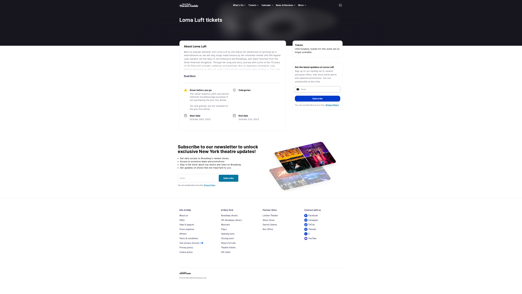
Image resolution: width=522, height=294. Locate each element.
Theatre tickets (228, 247)
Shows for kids (228, 243)
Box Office (268, 229)
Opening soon (227, 233)
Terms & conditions (188, 238)
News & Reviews (284, 5)
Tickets (252, 5)
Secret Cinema (270, 224)
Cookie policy (186, 252)
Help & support (186, 224)
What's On (238, 5)
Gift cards (226, 252)
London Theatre (270, 215)
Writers (183, 233)
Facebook (313, 215)
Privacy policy (186, 247)
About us (183, 215)
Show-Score (269, 220)
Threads (312, 229)
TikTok (311, 224)
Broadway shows (229, 215)
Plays (224, 229)
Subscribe (317, 98)
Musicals (225, 224)
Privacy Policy (332, 105)
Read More (190, 76)
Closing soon (227, 238)
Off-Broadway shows (231, 220)
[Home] (188, 5)
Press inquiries (186, 229)
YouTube (312, 238)
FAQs (182, 220)
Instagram (313, 220)
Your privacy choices (189, 243)
